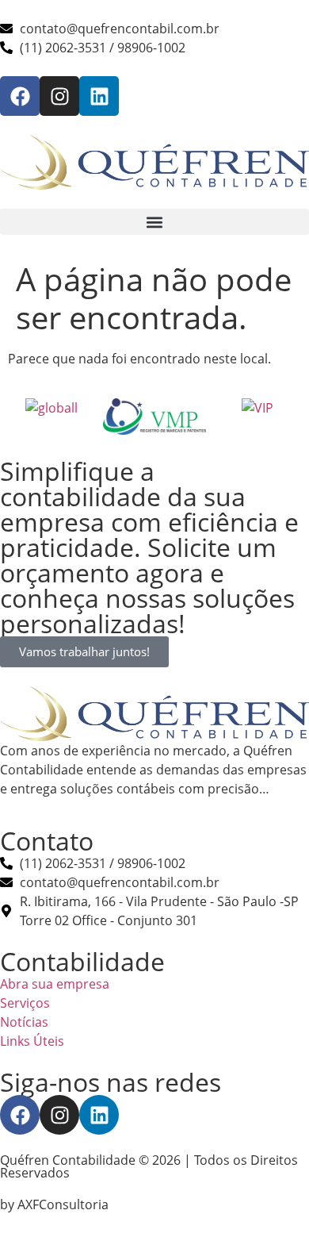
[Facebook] (20, 96)
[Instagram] (59, 96)
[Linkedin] (99, 96)
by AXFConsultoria (54, 1204)
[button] (154, 222)
